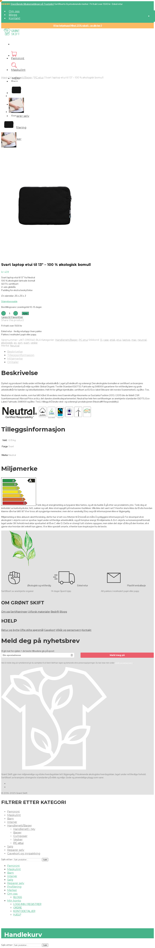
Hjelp (17, 914)
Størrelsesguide (9, 301)
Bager (17, 832)
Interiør (12, 822)
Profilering (18, 127)
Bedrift (55, 611)
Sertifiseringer (19, 611)
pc (15, 342)
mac (134, 339)
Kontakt (14, 18)
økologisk (7, 342)
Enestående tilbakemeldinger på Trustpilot (32, 4)
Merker (12, 890)
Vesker (18, 839)
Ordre (17, 907)
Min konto (14, 900)
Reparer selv (20, 116)
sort (20, 342)
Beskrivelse (15, 351)
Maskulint (18, 70)
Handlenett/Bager (21, 77)
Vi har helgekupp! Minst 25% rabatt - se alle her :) (77, 25)
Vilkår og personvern (68, 630)
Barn (14, 81)
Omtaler (13, 362)
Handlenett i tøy (24, 829)
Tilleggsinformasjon (20, 355)
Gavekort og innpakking (23, 853)
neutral (142, 339)
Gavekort (49, 630)
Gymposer (20, 836)
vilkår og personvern (124, 663)
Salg (10, 846)
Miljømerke (15, 358)
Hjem (4, 77)
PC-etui (38, 77)
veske (34, 342)
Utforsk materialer (39, 611)
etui (118, 339)
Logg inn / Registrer (27, 904)
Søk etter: (7, 859)
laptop (126, 339)
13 (101, 339)
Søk (45, 859)
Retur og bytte (10, 630)
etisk (112, 339)
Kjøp (25, 313)
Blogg (13, 15)
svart (27, 342)
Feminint (17, 58)
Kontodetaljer (24, 911)
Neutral (15, 345)
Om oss (14, 11)
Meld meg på (117, 655)
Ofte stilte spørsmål (32, 630)
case (106, 339)
